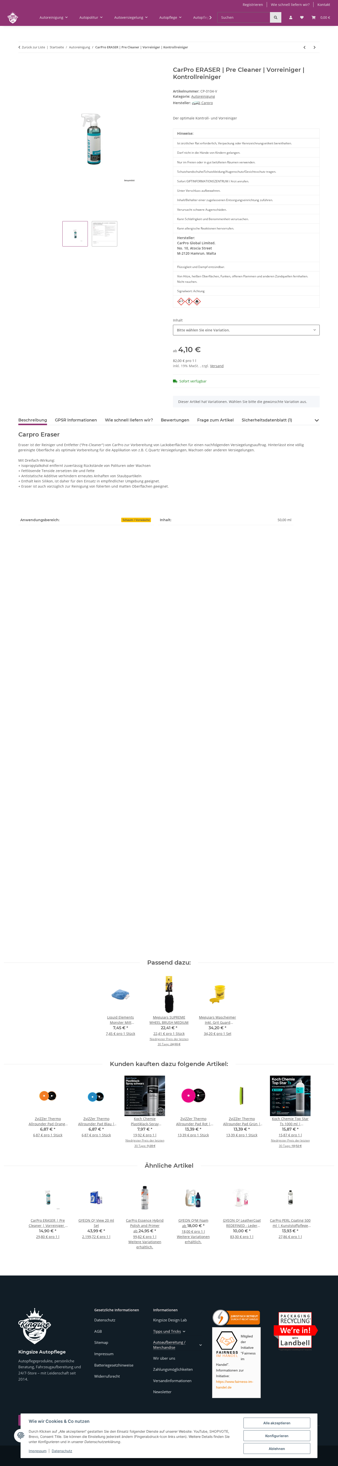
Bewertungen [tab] (175, 420)
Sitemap (101, 1342)
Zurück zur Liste (33, 47)
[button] (290, 17)
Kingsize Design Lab (170, 1319)
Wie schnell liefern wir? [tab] (129, 420)
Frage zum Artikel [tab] (215, 420)
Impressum (38, 1451)
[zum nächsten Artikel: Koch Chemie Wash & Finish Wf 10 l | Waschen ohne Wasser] (315, 47)
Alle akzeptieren (276, 1423)
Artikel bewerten (36, 625)
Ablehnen (277, 1449)
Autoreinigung (203, 96)
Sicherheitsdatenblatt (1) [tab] (267, 420)
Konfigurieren (277, 1436)
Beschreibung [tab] (32, 420)
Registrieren (253, 4)
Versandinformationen (172, 1380)
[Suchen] (275, 17)
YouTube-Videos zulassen (92, 904)
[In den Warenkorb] (22, 63)
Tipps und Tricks (167, 1331)
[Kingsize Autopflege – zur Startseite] (34, 1326)
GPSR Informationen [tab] (76, 420)
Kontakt (323, 4)
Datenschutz (62, 1451)
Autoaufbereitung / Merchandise (169, 1345)
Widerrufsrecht (107, 1376)
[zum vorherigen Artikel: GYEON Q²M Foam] (304, 47)
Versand (217, 365)
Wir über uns (164, 1358)
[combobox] (246, 330)
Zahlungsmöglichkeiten (173, 1369)
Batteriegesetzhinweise (113, 1365)
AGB (98, 1331)
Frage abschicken (301, 797)
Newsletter (162, 1391)
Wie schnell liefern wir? (290, 4)
